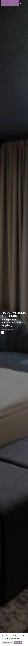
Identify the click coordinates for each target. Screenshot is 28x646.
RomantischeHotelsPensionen (10, 3)
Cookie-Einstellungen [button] (7, 642)
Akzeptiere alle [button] (18, 642)
